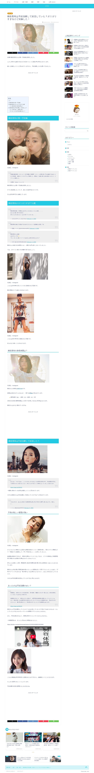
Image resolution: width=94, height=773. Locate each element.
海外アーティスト (72, 170)
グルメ (68, 142)
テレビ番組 (71, 159)
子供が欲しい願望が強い (17, 109)
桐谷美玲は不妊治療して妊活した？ (18, 107)
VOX (47, 6)
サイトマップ (20, 771)
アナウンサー (71, 158)
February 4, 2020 (31, 218)
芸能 (68, 152)
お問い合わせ (52, 2)
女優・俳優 (25, 2)
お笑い (70, 154)
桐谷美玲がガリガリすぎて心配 (17, 104)
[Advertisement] (33, 84)
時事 (38, 2)
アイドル (16, 2)
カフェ (70, 144)
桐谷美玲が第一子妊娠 (14, 102)
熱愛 (32, 2)
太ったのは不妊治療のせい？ (18, 111)
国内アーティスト (72, 168)
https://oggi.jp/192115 (16, 487)
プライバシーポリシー (10, 771)
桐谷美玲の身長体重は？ (17, 106)
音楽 (44, 2)
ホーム (8, 2)
